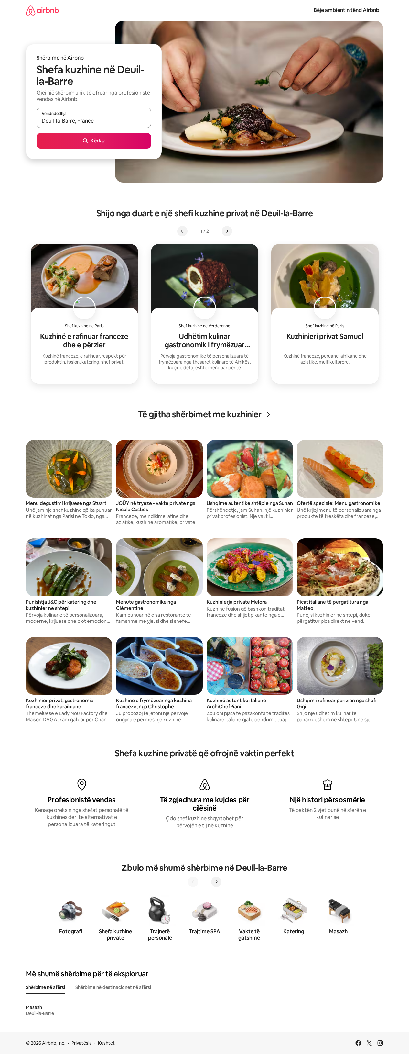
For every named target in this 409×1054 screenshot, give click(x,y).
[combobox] (94, 121)
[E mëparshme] (193, 882)
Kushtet (106, 1043)
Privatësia (81, 1043)
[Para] (216, 882)
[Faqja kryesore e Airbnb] (42, 10)
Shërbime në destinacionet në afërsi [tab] (113, 987)
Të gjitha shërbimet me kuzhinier (199, 414)
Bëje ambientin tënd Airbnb (346, 10)
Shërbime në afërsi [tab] (45, 987)
